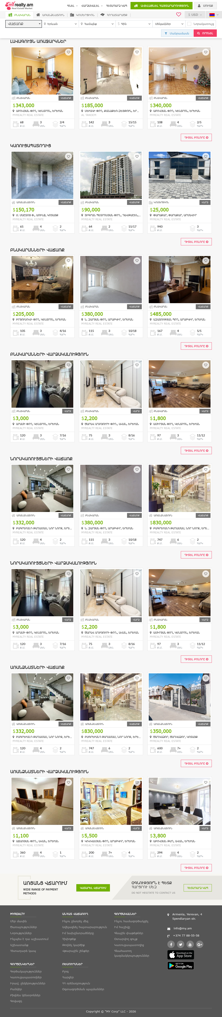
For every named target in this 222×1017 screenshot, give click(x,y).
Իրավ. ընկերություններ (27, 983)
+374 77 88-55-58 (186, 935)
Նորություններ (21, 933)
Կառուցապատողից (129, 945)
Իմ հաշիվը (122, 927)
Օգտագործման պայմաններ (83, 989)
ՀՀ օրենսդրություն (76, 983)
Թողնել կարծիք (73, 945)
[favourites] (178, 15)
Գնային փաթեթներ (128, 933)
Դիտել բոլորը (195, 137)
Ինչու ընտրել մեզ (75, 921)
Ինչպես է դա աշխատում (29, 939)
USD (194, 14)
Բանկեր (16, 989)
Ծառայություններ (23, 927)
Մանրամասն (179, 33)
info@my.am (183, 928)
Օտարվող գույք (125, 939)
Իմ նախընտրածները (78, 933)
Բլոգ (65, 971)
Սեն (42, 125)
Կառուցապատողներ (26, 977)
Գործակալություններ (26, 971)
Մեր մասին (18, 921)
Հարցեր (68, 977)
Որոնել (207, 33)
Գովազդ (16, 1001)
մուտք (207, 5)
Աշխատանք (19, 945)
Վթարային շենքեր (75, 951)
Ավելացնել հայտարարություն (164, 5)
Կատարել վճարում (93, 887)
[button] (23, 24)
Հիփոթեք (69, 939)
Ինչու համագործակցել (131, 921)
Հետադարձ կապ (116, 5)
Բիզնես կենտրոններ (25, 995)
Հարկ (63, 125)
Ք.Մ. (22, 125)
